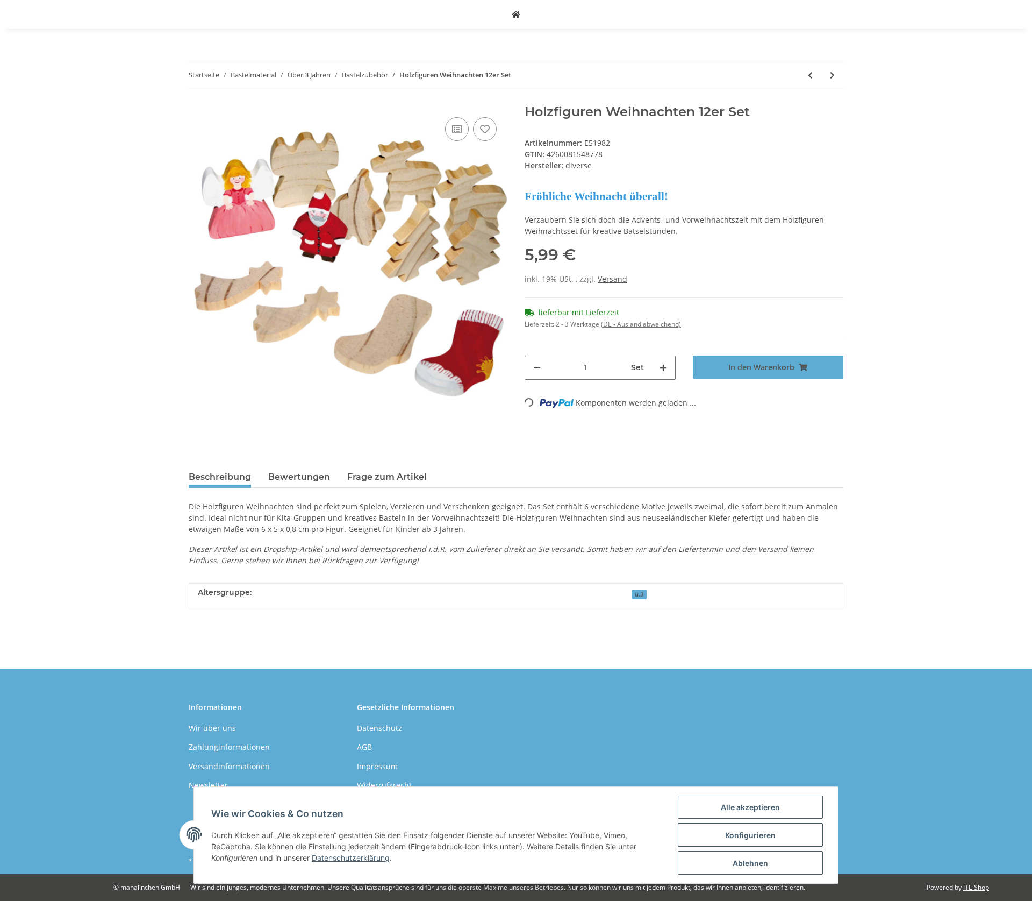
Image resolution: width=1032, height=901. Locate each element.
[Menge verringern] (537, 367)
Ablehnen (750, 863)
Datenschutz (379, 728)
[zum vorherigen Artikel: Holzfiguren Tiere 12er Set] (810, 75)
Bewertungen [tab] (299, 477)
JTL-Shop (976, 887)
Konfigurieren (750, 835)
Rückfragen (342, 560)
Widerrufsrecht (384, 785)
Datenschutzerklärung (351, 857)
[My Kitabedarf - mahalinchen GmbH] (516, 14)
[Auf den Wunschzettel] (485, 129)
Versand (612, 279)
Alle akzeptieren (750, 807)
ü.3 (639, 594)
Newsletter (208, 785)
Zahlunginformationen (229, 747)
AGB (364, 747)
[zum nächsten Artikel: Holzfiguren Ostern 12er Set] (832, 75)
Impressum (377, 766)
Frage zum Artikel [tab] (387, 477)
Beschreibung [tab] (220, 477)
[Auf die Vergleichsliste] (457, 129)
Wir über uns (212, 728)
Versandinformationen (229, 766)
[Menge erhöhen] (663, 367)
